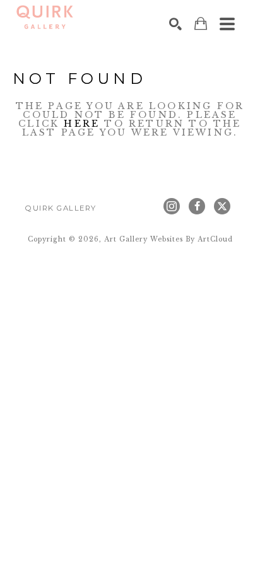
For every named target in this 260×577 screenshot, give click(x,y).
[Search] (175, 24)
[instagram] (171, 206)
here (82, 123)
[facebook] (197, 206)
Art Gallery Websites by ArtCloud (168, 239)
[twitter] (222, 206)
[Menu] (227, 24)
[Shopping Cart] (200, 23)
